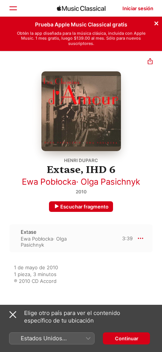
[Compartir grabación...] (150, 62)
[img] (81, 8)
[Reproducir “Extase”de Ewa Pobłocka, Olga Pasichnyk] (5, 238)
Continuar (126, 338)
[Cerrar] (156, 22)
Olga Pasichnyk (110, 182)
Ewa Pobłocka (49, 182)
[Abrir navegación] (13, 8)
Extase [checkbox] (29, 232)
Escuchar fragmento (84, 207)
